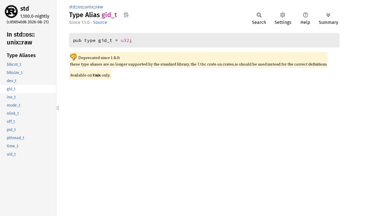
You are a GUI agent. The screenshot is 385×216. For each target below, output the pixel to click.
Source (100, 22)
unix (89, 7)
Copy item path (126, 14)
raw (99, 7)
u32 (125, 40)
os (80, 7)
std (24, 8)
